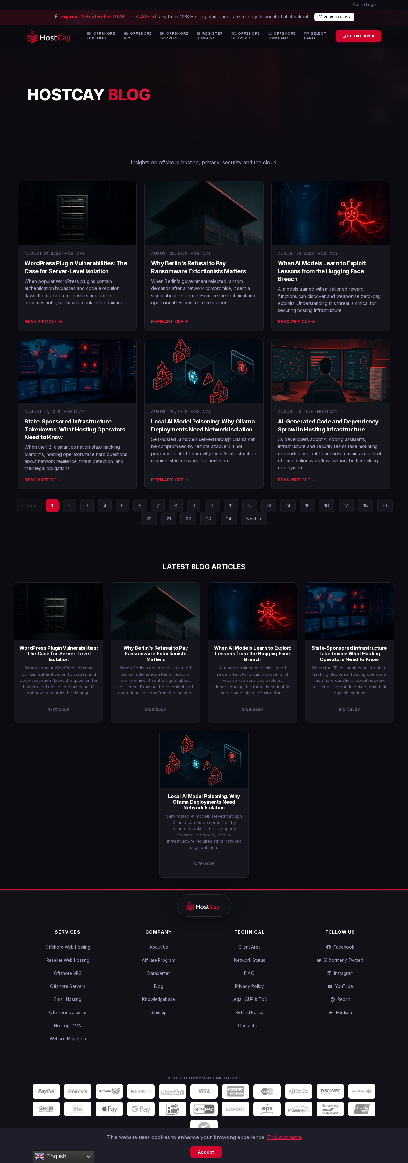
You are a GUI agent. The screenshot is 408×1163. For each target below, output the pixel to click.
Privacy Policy (249, 986)
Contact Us (249, 1025)
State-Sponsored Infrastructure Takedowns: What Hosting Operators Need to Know (75, 429)
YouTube (342, 986)
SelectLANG (315, 35)
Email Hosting (67, 999)
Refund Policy (250, 1012)
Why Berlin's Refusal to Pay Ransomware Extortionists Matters (155, 653)
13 (269, 505)
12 (250, 505)
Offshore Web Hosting (67, 947)
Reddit (342, 999)
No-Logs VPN (68, 1025)
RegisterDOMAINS (210, 35)
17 (346, 505)
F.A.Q (249, 973)
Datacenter (158, 973)
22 (188, 518)
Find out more (284, 1137)
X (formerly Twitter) (342, 960)
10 (212, 505)
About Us (158, 947)
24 (228, 518)
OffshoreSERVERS (174, 35)
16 (326, 505)
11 (231, 505)
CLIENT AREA (360, 36)
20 (149, 518)
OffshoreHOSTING (101, 35)
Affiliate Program (158, 960)
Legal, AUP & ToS (249, 999)
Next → (254, 518)
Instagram (343, 973)
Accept (206, 1152)
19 (385, 505)
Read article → (43, 321)
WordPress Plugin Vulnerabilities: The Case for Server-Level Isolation (58, 653)
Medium (342, 1012)
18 (365, 505)
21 (169, 518)
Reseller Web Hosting (68, 960)
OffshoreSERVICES (245, 35)
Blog (158, 986)
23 (208, 518)
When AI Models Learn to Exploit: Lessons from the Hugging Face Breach (322, 271)
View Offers (336, 17)
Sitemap (158, 1012)
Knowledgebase (158, 999)
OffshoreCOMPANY (282, 35)
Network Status (249, 960)
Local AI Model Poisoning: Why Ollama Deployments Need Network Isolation (204, 802)
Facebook (342, 947)
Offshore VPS (68, 973)
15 (307, 505)
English (56, 1156)
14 (288, 505)
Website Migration (68, 1038)
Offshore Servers (67, 986)
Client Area (249, 947)
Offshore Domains (67, 1012)
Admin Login (364, 4)
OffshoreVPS (138, 35)
